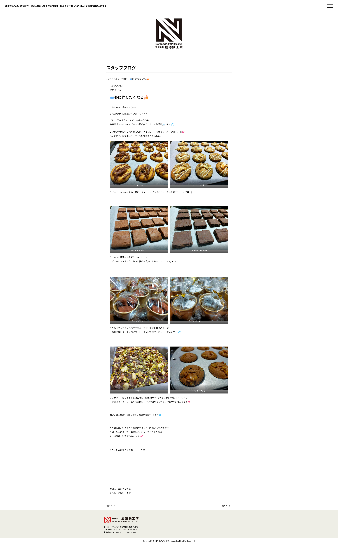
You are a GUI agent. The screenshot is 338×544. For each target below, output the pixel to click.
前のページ (111, 505)
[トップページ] (169, 50)
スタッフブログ (117, 85)
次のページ (226, 505)
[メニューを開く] (330, 6)
